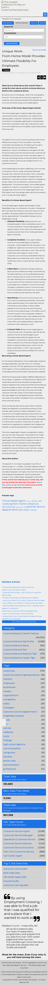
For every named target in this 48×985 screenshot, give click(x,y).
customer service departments (20, 711)
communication (12, 748)
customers (9, 671)
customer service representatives (21, 675)
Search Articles (11, 43)
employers (9, 683)
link (9, 485)
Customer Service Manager (18, 835)
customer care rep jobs (15, 885)
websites (8, 732)
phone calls (9, 761)
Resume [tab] (43, 23)
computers (9, 752)
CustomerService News (16, 645)
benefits (7, 756)
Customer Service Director (17, 843)
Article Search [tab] (21, 23)
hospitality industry (13, 716)
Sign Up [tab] (34, 23)
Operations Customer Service (19, 839)
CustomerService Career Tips (19, 658)
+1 (7, 493)
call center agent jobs (15, 877)
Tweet (11, 493)
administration (11, 765)
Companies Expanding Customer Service (18, 587)
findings (7, 740)
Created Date (10, 33)
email (19, 485)
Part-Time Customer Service (18, 851)
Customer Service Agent (16, 831)
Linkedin (15, 493)
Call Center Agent (12, 856)
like (3, 485)
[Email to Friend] (44, 77)
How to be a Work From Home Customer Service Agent (23, 600)
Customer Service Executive (18, 847)
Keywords (8, 27)
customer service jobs (15, 869)
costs (6, 736)
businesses (9, 687)
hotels (6, 720)
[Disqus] (24, 547)
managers (8, 707)
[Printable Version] (38, 77)
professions (9, 769)
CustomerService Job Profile (18, 641)
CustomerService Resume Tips (20, 653)
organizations (10, 695)
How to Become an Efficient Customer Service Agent (22, 603)
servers (7, 728)
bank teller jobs (11, 873)
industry (7, 679)
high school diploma (14, 744)
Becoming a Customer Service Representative (19, 611)
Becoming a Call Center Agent (14, 590)
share (39, 482)
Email (20, 493)
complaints (9, 699)
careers (7, 691)
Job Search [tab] (8, 23)
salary (6, 703)
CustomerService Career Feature (21, 633)
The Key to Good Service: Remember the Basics (20, 598)
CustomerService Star (15, 649)
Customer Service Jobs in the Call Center (17, 614)
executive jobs (11, 881)
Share (3, 493)
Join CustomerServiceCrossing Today (24, 621)
